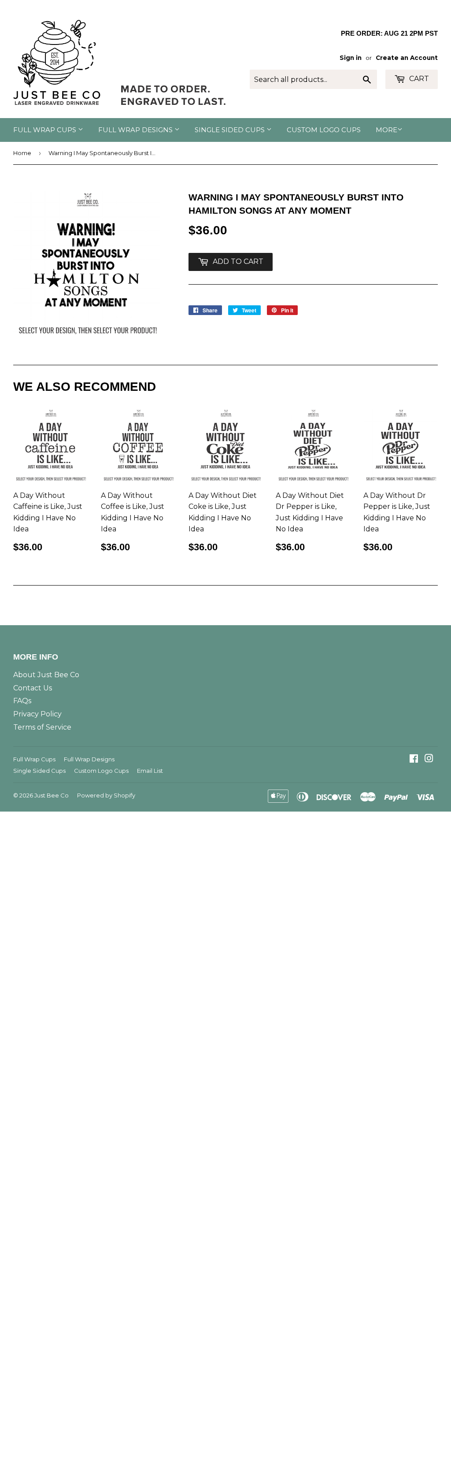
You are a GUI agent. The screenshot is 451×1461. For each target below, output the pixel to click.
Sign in (351, 57)
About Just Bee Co (46, 675)
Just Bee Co (51, 795)
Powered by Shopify (106, 795)
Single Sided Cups (230, 130)
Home (22, 152)
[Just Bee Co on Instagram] (429, 759)
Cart (418, 78)
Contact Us (32, 688)
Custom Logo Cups (324, 130)
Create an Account (407, 57)
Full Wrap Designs (136, 130)
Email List (150, 770)
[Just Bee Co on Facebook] (413, 759)
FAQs (22, 701)
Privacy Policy (37, 714)
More (386, 130)
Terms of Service (42, 727)
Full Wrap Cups (45, 130)
